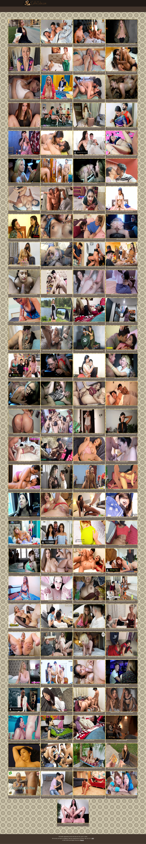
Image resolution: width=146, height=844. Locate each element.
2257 (93, 838)
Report (82, 840)
